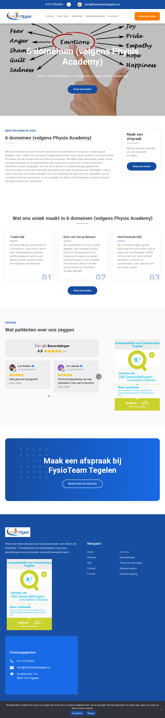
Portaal (91, 574)
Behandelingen (95, 16)
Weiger (91, 713)
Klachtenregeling (128, 574)
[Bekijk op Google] (12, 367)
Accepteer (77, 713)
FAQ (89, 563)
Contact (113, 16)
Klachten (77, 16)
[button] (5, 376)
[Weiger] (161, 709)
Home (50, 16)
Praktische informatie (131, 563)
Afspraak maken (147, 16)
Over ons (62, 16)
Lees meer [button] (15, 382)
